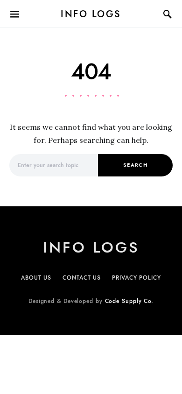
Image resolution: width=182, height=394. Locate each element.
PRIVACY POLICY (136, 277)
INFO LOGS (91, 14)
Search (135, 165)
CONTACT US (82, 277)
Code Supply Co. (129, 301)
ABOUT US (36, 277)
